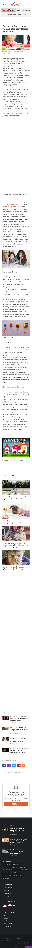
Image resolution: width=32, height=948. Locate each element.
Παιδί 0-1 (5, 870)
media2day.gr (7, 926)
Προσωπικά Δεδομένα (9, 901)
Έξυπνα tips (14, 867)
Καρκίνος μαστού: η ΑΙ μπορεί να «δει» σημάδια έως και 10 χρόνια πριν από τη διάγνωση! (19, 840)
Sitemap (6, 898)
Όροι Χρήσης (7, 896)
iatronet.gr (6, 915)
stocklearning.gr (8, 923)
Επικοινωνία (7, 893)
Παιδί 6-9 (22, 460)
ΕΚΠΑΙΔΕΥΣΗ (8, 53)
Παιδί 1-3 (11, 870)
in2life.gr (6, 918)
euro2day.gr (7, 921)
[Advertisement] (16, 636)
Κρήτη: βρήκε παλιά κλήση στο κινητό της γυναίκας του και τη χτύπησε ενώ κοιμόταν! (18, 739)
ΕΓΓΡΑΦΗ (16, 804)
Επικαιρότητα (22, 867)
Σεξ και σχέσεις (7, 875)
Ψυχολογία (6, 878)
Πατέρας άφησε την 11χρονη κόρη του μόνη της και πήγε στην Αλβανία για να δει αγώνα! (19, 750)
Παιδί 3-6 (16, 460)
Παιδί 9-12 (6, 872)
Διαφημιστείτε (8, 887)
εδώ (13, 14)
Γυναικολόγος (6, 864)
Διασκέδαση (6, 867)
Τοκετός (15, 875)
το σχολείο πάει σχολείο (11, 207)
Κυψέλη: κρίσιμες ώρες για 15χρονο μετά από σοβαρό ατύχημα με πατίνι (17, 851)
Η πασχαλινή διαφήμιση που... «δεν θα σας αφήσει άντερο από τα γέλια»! (19, 729)
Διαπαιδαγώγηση (7, 460)
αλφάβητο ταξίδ (10, 232)
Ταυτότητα (6, 890)
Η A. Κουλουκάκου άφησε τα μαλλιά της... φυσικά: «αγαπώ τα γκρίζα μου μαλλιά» (19, 718)
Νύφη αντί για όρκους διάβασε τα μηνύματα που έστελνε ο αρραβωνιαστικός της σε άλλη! (19, 830)
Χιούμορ (21, 875)
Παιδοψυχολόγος (14, 872)
